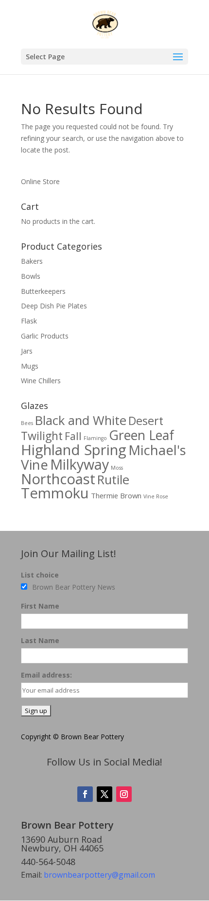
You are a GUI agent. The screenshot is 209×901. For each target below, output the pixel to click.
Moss (117, 467)
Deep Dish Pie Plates (54, 305)
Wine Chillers (41, 380)
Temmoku (55, 493)
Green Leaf (141, 435)
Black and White (80, 420)
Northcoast (58, 479)
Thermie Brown (116, 495)
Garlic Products (45, 335)
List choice (40, 574)
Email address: (46, 675)
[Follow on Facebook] (85, 794)
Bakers (32, 261)
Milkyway (79, 464)
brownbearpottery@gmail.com (99, 874)
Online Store (40, 181)
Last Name (40, 640)
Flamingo (95, 438)
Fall (73, 436)
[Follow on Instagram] (124, 794)
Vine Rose (155, 496)
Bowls (30, 276)
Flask (29, 320)
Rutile (113, 479)
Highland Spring (73, 449)
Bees (27, 423)
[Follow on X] (104, 794)
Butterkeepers (43, 291)
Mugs (29, 366)
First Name (40, 606)
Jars (27, 351)
